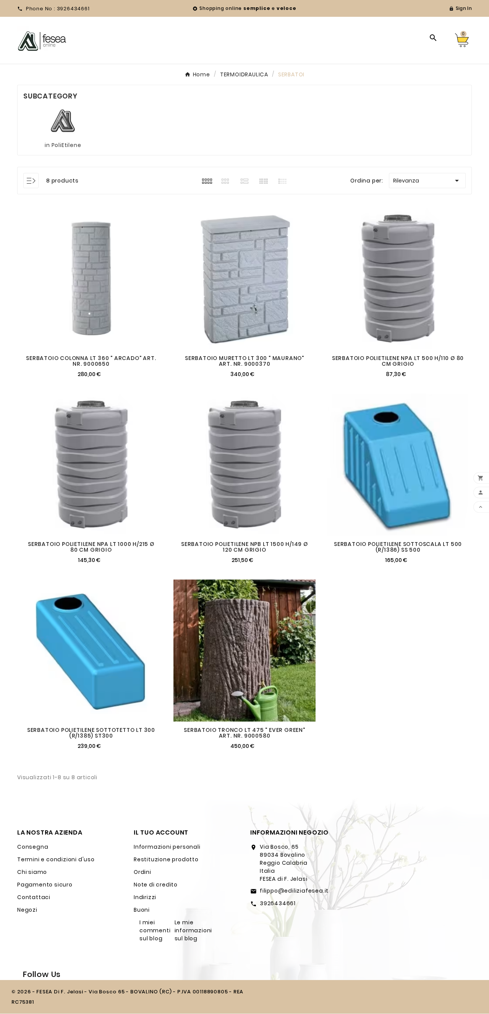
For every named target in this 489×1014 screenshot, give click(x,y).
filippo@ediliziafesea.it (294, 891)
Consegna (32, 847)
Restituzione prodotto (166, 859)
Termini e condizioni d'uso (56, 859)
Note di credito (156, 884)
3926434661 (278, 903)
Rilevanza (427, 180)
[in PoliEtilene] (63, 120)
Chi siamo (32, 872)
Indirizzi (145, 897)
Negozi (27, 910)
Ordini (142, 872)
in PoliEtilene (63, 145)
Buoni (142, 910)
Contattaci (33, 897)
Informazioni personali (167, 847)
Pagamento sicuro (45, 884)
